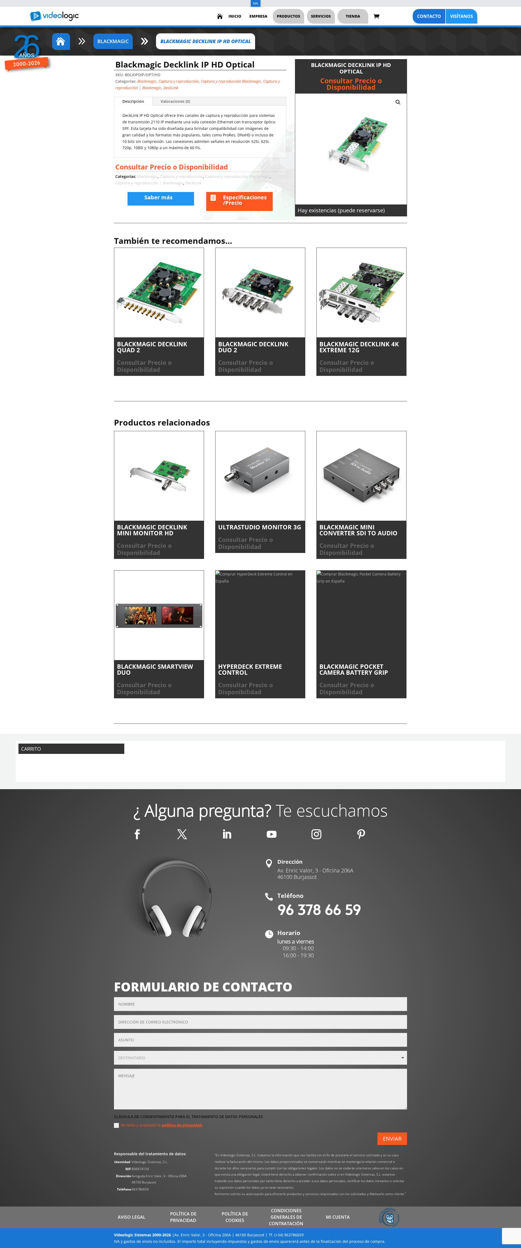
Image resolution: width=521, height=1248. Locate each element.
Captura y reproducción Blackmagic (231, 81)
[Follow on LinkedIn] (227, 834)
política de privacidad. (182, 1125)
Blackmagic (146, 81)
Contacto (429, 16)
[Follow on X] (182, 834)
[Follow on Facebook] (137, 834)
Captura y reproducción (178, 81)
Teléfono (290, 895)
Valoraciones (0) (175, 101)
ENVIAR (392, 1138)
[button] (398, 102)
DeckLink (170, 87)
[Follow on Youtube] (271, 834)
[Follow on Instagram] (316, 834)
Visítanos (461, 16)
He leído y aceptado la (161, 1125)
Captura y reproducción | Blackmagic (149, 182)
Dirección (290, 861)
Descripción (133, 101)
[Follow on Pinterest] (361, 834)
